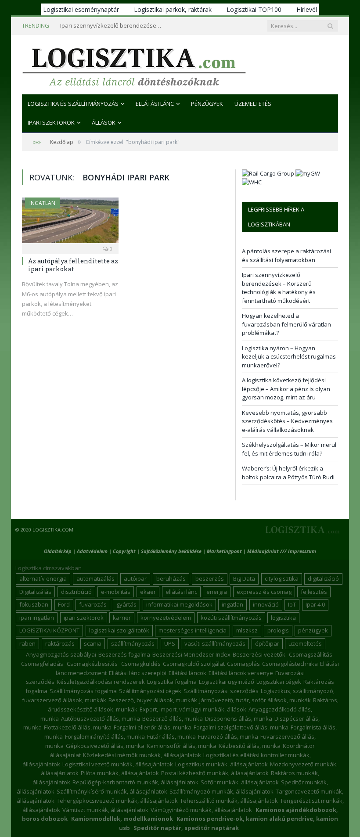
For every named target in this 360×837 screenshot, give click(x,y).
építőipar (267, 643)
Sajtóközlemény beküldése (172, 551)
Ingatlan (42, 203)
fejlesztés (314, 592)
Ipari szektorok (51, 122)
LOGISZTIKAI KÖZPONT (49, 630)
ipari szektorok (84, 617)
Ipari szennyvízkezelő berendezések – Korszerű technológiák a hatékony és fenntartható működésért (113, 25)
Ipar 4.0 (315, 604)
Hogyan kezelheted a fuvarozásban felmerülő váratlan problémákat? (286, 324)
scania (92, 643)
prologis (278, 630)
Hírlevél (306, 9)
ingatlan (232, 604)
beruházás (171, 578)
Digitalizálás (35, 592)
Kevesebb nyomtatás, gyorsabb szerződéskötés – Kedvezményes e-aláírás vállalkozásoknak (287, 421)
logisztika (283, 617)
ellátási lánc (181, 592)
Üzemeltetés (252, 104)
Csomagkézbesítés (92, 664)
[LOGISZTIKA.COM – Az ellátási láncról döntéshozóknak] (134, 65)
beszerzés (209, 578)
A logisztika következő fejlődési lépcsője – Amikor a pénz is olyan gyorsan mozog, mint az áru (286, 388)
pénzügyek (313, 630)
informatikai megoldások (179, 604)
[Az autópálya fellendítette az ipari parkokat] (70, 223)
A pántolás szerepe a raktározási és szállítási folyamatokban (286, 255)
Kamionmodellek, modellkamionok (122, 819)
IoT (292, 604)
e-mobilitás (115, 592)
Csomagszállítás (310, 654)
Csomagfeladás (42, 664)
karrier (122, 617)
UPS (169, 643)
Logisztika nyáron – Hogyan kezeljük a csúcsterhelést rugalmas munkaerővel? (289, 356)
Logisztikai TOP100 (254, 9)
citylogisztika (282, 578)
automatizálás (95, 578)
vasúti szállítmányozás (214, 643)
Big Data (244, 578)
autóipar (135, 578)
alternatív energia (43, 578)
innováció (266, 604)
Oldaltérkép (58, 551)
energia (216, 592)
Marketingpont (224, 551)
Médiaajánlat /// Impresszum (281, 551)
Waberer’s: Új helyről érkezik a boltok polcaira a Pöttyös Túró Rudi (288, 472)
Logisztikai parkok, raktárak (173, 9)
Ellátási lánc (155, 104)
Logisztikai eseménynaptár (81, 9)
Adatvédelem (92, 551)
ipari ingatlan (36, 617)
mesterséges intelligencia (192, 630)
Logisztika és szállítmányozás (73, 104)
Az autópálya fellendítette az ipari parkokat (73, 265)
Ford (64, 604)
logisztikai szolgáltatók (119, 630)
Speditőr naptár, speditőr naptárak (186, 828)
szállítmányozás (133, 643)
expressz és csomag (264, 592)
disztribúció (76, 592)
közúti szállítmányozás (231, 617)
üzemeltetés (305, 643)
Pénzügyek (207, 104)
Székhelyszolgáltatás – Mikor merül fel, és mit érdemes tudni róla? (289, 449)
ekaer (148, 592)
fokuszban (33, 604)
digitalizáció (323, 578)
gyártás (126, 604)
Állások (103, 122)
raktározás (60, 643)
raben (27, 643)
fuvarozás (93, 604)
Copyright (124, 551)
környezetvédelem (165, 617)
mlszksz (247, 630)
